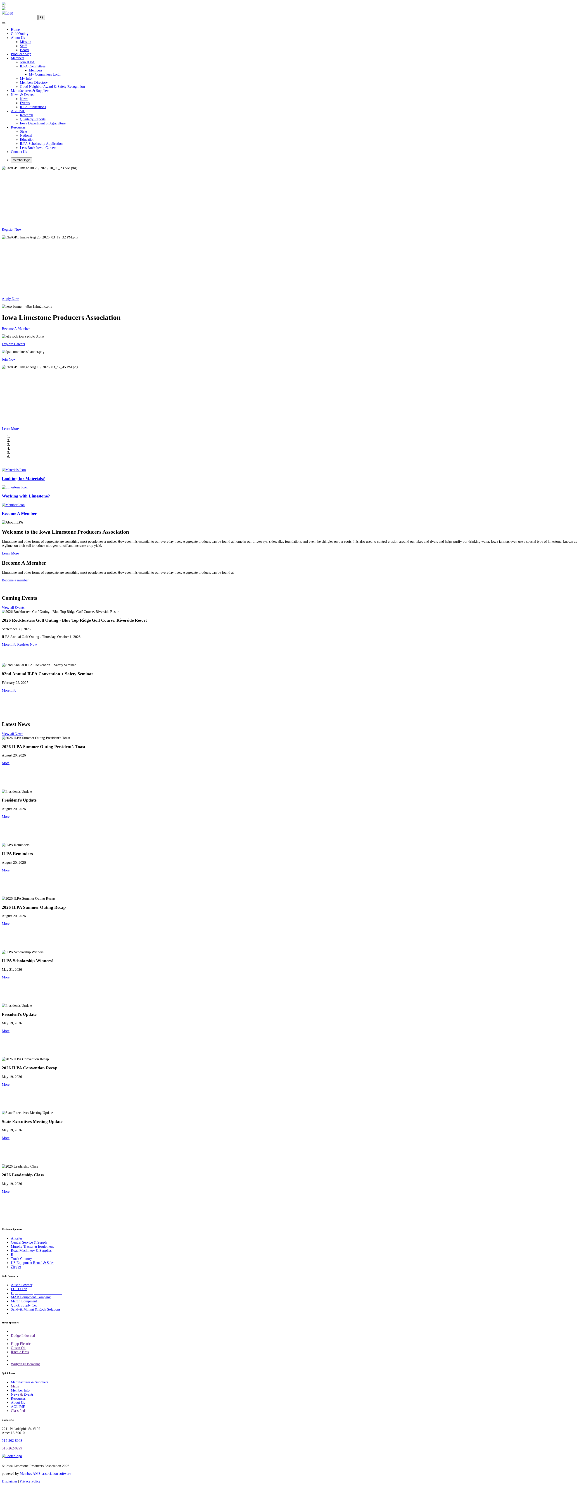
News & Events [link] (22, 95)
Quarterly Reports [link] (32, 119)
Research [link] (26, 115)
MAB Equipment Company (31, 1297)
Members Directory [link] (34, 82)
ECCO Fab (19, 1289)
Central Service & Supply (29, 1242)
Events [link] (25, 103)
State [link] (23, 131)
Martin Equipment (24, 1301)
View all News (12, 734)
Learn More (10, 429)
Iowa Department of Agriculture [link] (43, 123)
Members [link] (17, 58)
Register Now (12, 229)
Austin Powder (21, 1285)
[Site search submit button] (41, 17)
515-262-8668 (12, 1440)
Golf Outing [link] (19, 34)
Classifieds (18, 1411)
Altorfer (16, 1238)
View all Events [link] (13, 607)
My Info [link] (26, 78)
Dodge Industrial (23, 1335)
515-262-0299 (12, 1448)
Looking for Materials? (23, 478)
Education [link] (27, 139)
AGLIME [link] (18, 111)
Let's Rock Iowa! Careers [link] (38, 148)
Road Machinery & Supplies (31, 1250)
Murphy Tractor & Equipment (32, 1246)
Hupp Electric (21, 1344)
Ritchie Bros (20, 1352)
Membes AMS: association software (45, 1473)
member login (21, 160)
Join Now (9, 359)
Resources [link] (18, 127)
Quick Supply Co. (24, 1305)
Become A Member (16, 329)
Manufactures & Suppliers (29, 1382)
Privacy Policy (30, 1481)
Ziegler (16, 1267)
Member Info (20, 1390)
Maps (15, 1386)
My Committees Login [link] (45, 74)
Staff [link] (23, 46)
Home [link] (15, 29)
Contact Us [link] (19, 152)
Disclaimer (9, 1481)
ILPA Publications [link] (33, 107)
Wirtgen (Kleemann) (25, 1364)
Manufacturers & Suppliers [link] (30, 91)
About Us (18, 1402)
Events (28, 1394)
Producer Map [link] (21, 54)
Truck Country (21, 1259)
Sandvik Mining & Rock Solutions (35, 1309)
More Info (9, 644)
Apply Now (10, 299)
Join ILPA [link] (27, 62)
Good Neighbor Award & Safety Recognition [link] (52, 86)
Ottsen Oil (18, 1348)
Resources (18, 1398)
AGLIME (18, 1406)
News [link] (24, 99)
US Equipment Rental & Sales (32, 1263)
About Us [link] (18, 38)
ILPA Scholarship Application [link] (41, 143)
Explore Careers (13, 344)
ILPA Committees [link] (32, 66)
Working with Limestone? (26, 496)
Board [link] (24, 50)
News (15, 1394)
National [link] (26, 135)
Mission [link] (25, 42)
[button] (5, 763)
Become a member (15, 580)
